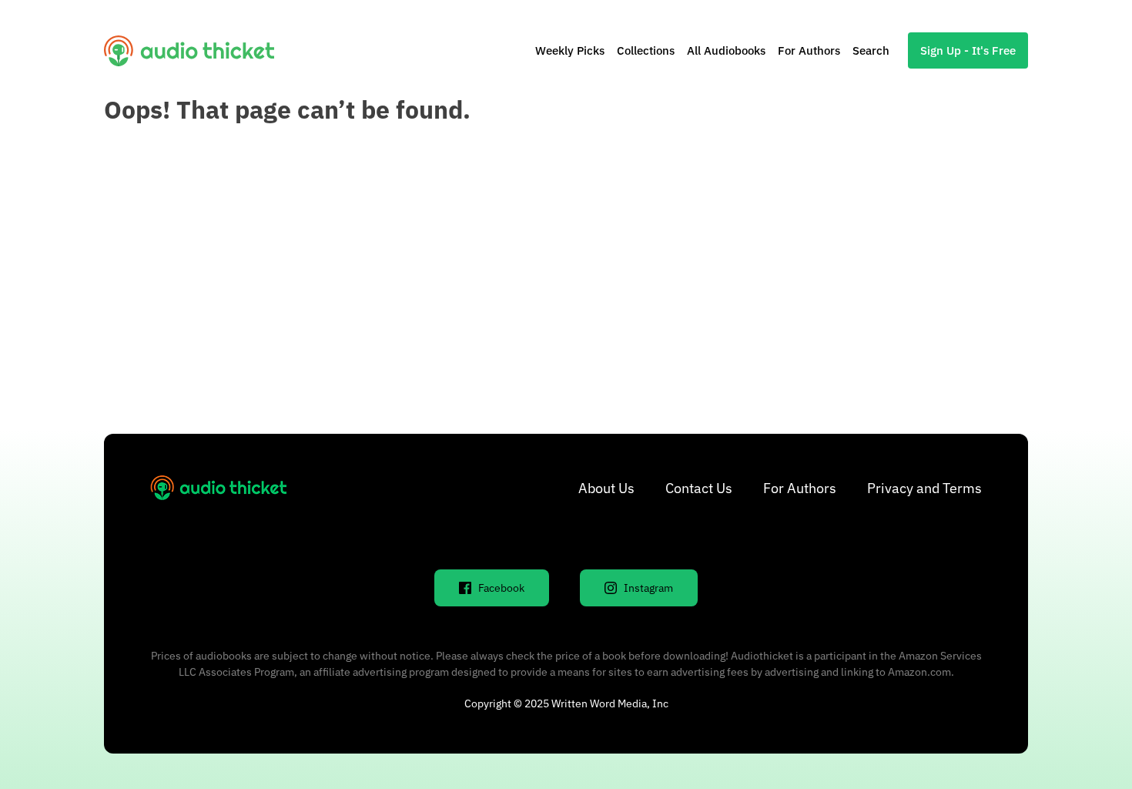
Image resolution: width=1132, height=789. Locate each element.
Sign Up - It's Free (968, 50)
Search (870, 50)
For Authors (809, 50)
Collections (646, 50)
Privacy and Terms (924, 488)
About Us (606, 488)
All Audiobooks (726, 50)
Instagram (648, 588)
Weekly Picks (570, 50)
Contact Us (698, 488)
